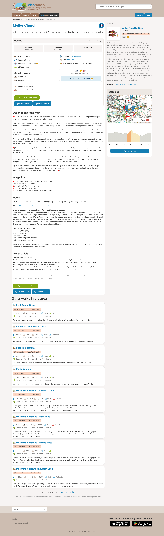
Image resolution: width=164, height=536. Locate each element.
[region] (129, 109)
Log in (148, 15)
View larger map (130, 151)
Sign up (139, 15)
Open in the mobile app (28, 98)
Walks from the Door (132, 28)
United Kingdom (76, 56)
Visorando (15, 20)
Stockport (70, 60)
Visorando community (20, 523)
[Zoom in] (149, 98)
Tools (16, 15)
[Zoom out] (149, 102)
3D (146, 120)
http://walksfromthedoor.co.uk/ (125, 84)
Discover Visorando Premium (79, 78)
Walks (26, 15)
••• (21, 20)
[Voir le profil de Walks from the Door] (113, 33)
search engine (66, 492)
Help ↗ (35, 15)
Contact (15, 519)
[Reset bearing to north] (149, 106)
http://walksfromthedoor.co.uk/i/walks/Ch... (35, 206)
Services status (74, 531)
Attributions (111, 122)
